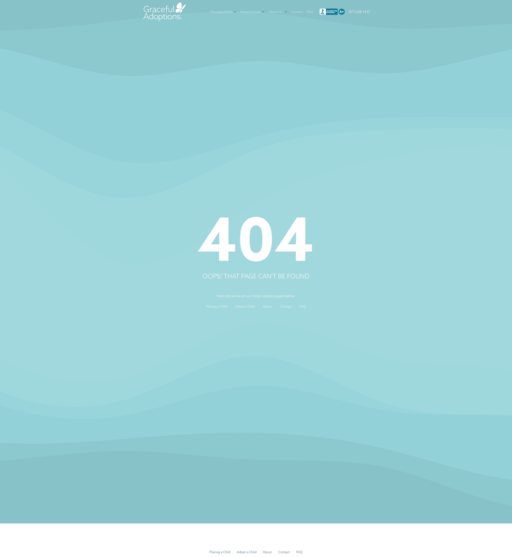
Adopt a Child (250, 12)
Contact (297, 12)
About (267, 306)
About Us (275, 12)
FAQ (310, 12)
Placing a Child (221, 12)
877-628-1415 (359, 12)
